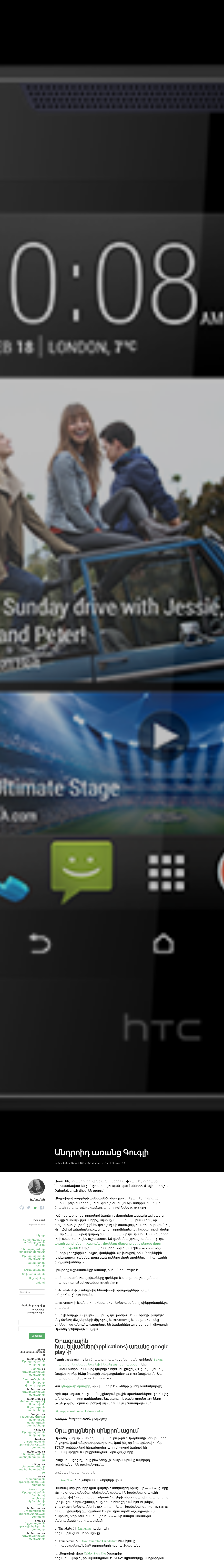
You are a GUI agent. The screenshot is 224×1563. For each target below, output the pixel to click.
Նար (26, 1379)
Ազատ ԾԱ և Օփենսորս (85, 1163)
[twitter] (28, 1207)
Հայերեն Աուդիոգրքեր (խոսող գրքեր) (35, 1382)
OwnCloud (67, 1480)
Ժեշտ (105, 1163)
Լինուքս (115, 1163)
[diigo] (35, 1207)
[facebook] (42, 1207)
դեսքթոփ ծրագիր (75, 1386)
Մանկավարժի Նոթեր (35, 1264)
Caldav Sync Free (95, 1553)
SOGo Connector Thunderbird (98, 1541)
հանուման (61, 1163)
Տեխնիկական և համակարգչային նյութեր (33, 1242)
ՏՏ (123, 1163)
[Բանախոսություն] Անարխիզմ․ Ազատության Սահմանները (32, 1406)
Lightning (84, 1528)
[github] (22, 1207)
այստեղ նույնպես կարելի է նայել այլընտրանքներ (99, 1364)
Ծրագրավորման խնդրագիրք (33, 1257)
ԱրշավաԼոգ (37, 1278)
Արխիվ (40, 1282)
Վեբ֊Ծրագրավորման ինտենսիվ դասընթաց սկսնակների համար (33, 1497)
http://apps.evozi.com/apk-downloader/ (79, 1411)
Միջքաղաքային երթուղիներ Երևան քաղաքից (32, 1444)
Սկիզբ (40, 1235)
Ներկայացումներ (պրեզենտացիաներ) (32, 1250)
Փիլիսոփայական (33, 1274)
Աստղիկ (36, 1368)
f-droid (158, 1359)
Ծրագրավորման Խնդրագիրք (33, 1363)
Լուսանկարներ (34, 1269)
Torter (32, 1489)
